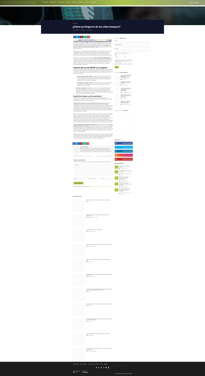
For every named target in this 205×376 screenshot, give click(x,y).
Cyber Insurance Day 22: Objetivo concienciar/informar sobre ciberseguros (97, 215)
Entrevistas (74, 2)
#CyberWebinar (90, 246)
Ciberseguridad (90, 335)
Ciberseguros (93, 2)
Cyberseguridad (60, 2)
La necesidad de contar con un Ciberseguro (94, 229)
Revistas (68, 2)
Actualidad (44, 2)
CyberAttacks (129, 92)
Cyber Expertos (93, 276)
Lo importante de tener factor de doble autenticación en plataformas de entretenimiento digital (99, 319)
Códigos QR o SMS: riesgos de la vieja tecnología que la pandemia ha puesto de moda (99, 275)
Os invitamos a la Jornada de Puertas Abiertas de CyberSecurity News (98, 260)
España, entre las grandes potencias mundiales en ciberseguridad (124, 178)
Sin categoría (90, 321)
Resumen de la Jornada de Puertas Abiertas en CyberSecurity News (99, 244)
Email (93, 335)
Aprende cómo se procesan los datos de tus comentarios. (101, 186)
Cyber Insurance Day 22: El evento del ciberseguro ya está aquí (98, 199)
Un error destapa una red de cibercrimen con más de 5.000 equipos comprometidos (99, 349)
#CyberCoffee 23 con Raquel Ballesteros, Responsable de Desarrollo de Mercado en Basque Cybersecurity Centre (99, 289)
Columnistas (80, 2)
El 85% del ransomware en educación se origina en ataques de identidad (126, 102)
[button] (200, 2)
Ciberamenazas (52, 2)
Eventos (89, 201)
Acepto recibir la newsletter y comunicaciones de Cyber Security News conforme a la (124, 61)
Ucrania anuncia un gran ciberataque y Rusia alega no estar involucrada (125, 184)
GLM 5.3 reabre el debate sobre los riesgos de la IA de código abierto (126, 95)
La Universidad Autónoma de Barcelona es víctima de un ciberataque (124, 190)
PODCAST (87, 2)
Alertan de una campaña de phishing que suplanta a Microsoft (97, 333)
